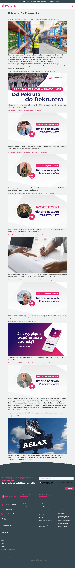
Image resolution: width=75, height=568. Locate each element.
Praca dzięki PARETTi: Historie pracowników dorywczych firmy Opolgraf (31, 193)
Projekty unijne (4, 552)
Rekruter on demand (63, 523)
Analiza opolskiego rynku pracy (8, 549)
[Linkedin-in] (68, 5)
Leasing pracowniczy (43, 503)
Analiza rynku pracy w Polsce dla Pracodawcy (46, 525)
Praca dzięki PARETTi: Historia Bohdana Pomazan (24, 110)
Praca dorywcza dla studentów (46, 517)
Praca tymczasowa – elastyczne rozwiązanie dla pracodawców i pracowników (33, 19)
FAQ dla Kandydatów (25, 506)
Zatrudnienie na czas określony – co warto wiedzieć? (25, 235)
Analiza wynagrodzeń (63, 509)
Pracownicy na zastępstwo (64, 520)
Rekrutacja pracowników (45, 506)
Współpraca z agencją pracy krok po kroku (22, 321)
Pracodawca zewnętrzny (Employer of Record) (63, 517)
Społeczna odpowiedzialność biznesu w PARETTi (12, 557)
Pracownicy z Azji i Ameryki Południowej (45, 521)
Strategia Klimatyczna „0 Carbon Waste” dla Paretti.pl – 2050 (14, 555)
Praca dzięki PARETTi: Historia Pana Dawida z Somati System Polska (30, 363)
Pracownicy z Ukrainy (44, 509)
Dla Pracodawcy (44, 495)
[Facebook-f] (63, 5)
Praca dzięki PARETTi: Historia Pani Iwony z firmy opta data (27, 152)
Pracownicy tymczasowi (44, 514)
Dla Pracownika (25, 495)
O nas (2, 540)
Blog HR (3, 543)
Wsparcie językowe (62, 526)
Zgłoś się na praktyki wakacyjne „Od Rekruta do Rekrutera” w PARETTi (31, 71)
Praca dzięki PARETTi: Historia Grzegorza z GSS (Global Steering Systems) (32, 280)
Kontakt (3, 546)
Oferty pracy (23, 503)
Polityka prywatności (6, 525)
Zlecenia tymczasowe (44, 511)
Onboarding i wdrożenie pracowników (63, 512)
